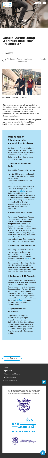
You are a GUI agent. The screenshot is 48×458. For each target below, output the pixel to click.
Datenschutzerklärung (11, 374)
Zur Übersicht (12, 358)
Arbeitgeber (11, 59)
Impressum (7, 371)
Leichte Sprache (9, 377)
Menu (38, 3)
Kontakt (6, 367)
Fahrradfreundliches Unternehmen (24, 60)
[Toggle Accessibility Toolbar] (43, 453)
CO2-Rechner (20, 300)
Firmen (28, 259)
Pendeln (43, 59)
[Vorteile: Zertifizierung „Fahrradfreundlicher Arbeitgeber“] (21, 82)
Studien (23, 191)
